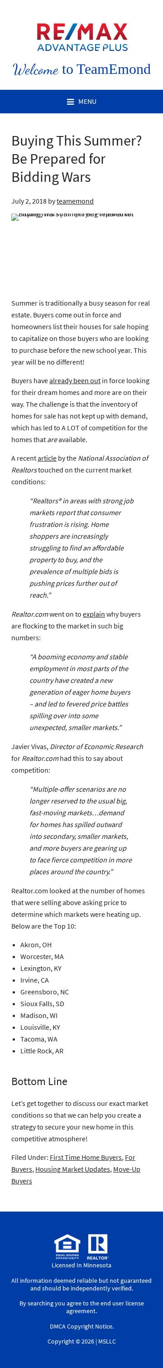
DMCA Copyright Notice (81, 1326)
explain (94, 613)
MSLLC (107, 1341)
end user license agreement (105, 1307)
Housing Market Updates (72, 1168)
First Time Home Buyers (86, 1157)
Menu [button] (87, 101)
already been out (75, 380)
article (47, 457)
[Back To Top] (146, 1342)
